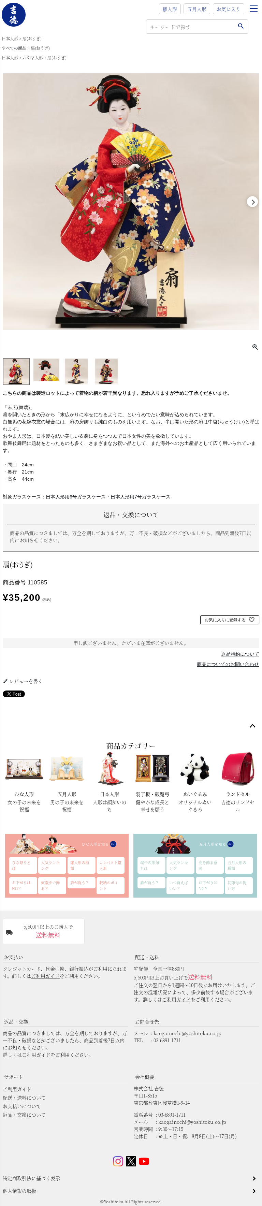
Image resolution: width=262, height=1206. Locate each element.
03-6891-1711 (167, 1040)
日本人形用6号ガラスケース (76, 496)
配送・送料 (147, 957)
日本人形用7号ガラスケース (141, 496)
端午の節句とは (149, 865)
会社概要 (144, 1076)
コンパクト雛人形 (110, 865)
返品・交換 (16, 1021)
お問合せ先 (147, 1021)
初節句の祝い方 (237, 885)
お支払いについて (22, 1106)
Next (252, 201)
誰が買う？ (79, 882)
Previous (9, 201)
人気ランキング (50, 865)
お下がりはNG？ (21, 885)
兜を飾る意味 (208, 865)
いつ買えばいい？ (178, 885)
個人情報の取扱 (19, 1190)
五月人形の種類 (237, 865)
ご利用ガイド (45, 975)
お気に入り (229, 8)
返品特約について (240, 654)
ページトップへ (252, 726)
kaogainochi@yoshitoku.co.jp (187, 1033)
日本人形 (10, 38)
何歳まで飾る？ (50, 885)
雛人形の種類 (79, 865)
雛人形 (170, 8)
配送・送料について (24, 1097)
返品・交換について (24, 1114)
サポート (13, 1076)
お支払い (13, 957)
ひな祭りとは (21, 865)
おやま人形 (33, 57)
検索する (240, 26)
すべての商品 (14, 48)
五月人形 (196, 8)
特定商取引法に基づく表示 (31, 1178)
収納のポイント (108, 885)
